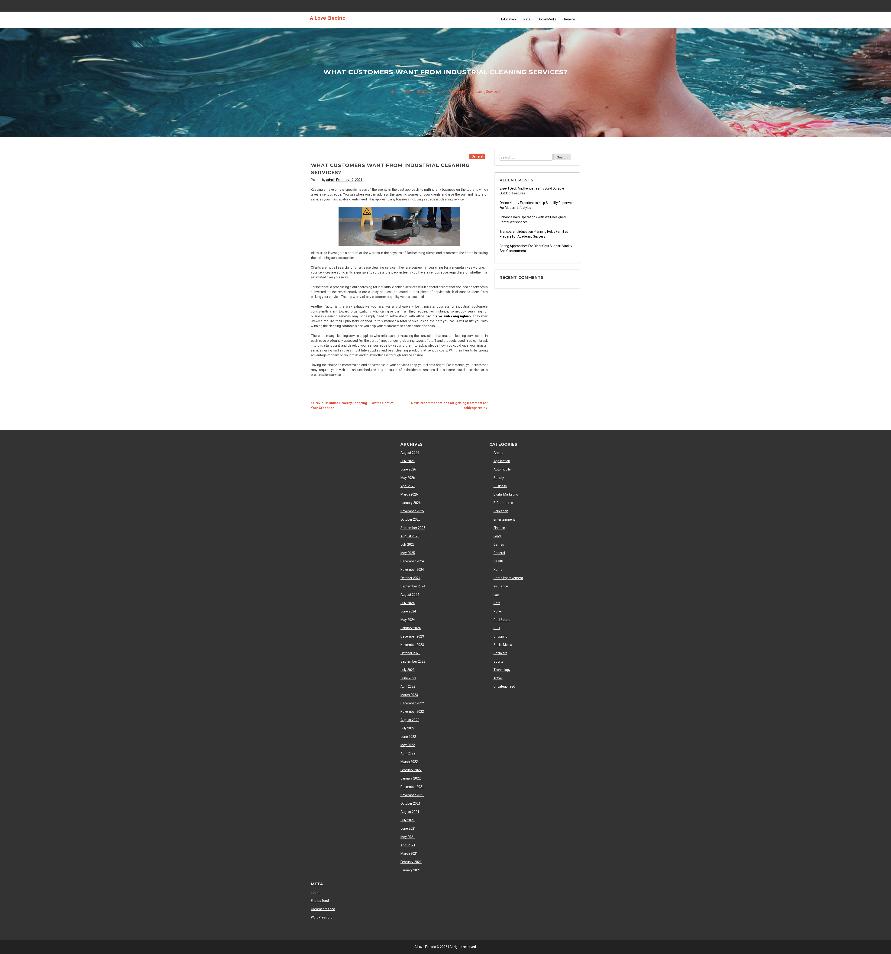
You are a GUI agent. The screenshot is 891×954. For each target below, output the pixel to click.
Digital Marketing (506, 494)
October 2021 (410, 803)
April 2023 (407, 686)
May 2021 (407, 837)
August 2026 (409, 452)
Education (508, 19)
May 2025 (407, 553)
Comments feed (323, 909)
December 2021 (412, 787)
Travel (498, 678)
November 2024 (412, 569)
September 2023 (412, 661)
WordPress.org (322, 917)
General (569, 19)
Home (498, 569)
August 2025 (409, 536)
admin (331, 180)
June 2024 (408, 611)
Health (498, 561)
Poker (498, 611)
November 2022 (412, 711)
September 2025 (412, 528)
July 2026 (407, 461)
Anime (498, 452)
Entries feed (320, 900)
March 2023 (409, 695)
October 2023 (410, 653)
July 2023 (407, 670)
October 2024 (410, 578)
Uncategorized (504, 686)
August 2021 (409, 812)
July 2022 (407, 728)
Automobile (502, 469)
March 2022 (409, 762)
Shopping (500, 636)
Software (500, 653)
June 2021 (408, 828)
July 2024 (407, 603)
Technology (502, 670)
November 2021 (412, 795)
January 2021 (410, 870)
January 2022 (410, 778)
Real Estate (502, 620)
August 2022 (409, 720)
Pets (526, 19)
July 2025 (407, 544)
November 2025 (412, 511)
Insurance (501, 586)
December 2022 (412, 703)
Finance (499, 528)
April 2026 (407, 486)
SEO (497, 628)
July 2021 (407, 820)
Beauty (499, 478)
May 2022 (407, 745)
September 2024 (412, 586)
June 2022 (408, 736)
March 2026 (409, 494)
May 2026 (407, 478)
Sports (498, 661)
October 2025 (410, 519)
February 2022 (411, 770)
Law (497, 594)
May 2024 (407, 620)
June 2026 (408, 469)
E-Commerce (503, 503)
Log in (315, 892)
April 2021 (407, 845)
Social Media (547, 19)
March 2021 (409, 853)
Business (500, 486)
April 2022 (407, 753)
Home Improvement (508, 578)
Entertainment (504, 519)
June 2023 (408, 678)
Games (499, 544)
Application (502, 461)
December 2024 (412, 561)
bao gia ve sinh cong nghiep (448, 316)
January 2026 (410, 503)
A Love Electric (327, 18)
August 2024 (409, 594)
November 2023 (412, 645)
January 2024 (410, 628)
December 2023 (412, 636)
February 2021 (411, 862)
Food (497, 536)
